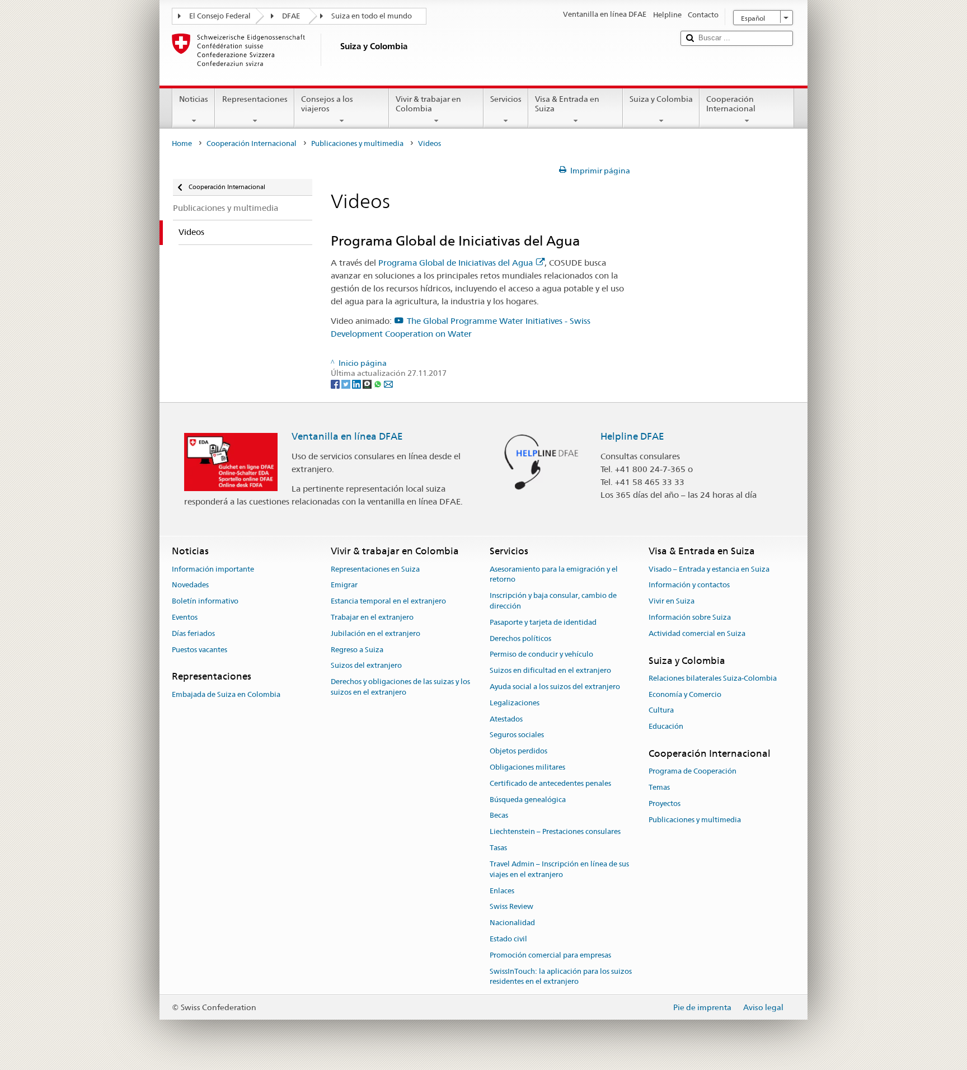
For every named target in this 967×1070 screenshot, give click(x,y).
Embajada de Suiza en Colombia (226, 694)
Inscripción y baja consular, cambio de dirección (553, 600)
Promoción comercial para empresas (550, 955)
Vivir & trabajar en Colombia (428, 104)
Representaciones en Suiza (375, 569)
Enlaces (502, 891)
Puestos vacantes (199, 649)
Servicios (506, 99)
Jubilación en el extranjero (375, 633)
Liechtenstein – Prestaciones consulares (555, 832)
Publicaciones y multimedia (357, 143)
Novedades (190, 585)
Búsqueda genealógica (528, 799)
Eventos (185, 617)
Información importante (213, 569)
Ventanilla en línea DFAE (347, 436)
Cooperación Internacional (730, 104)
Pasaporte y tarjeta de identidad (543, 622)
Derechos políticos (520, 638)
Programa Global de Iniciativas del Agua (455, 262)
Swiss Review (511, 907)
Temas (659, 787)
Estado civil (508, 939)
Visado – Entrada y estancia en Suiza (709, 569)
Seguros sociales (517, 735)
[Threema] (368, 383)
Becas (499, 816)
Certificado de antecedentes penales (550, 783)
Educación (666, 727)
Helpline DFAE (632, 436)
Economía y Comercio (685, 694)
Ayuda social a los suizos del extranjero (555, 686)
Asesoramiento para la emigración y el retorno (554, 574)
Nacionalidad (512, 922)
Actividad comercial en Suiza (697, 633)
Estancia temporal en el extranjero (388, 601)
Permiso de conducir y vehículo (541, 655)
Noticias (193, 99)
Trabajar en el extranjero (372, 617)
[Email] (388, 383)
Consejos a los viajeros (327, 104)
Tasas (498, 847)
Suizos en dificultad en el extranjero (550, 670)
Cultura (661, 710)
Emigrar (344, 585)
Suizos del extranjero (366, 666)
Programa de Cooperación (692, 771)
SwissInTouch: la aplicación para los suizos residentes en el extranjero (561, 976)
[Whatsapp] (378, 383)
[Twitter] (346, 383)
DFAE (291, 16)
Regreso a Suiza (357, 649)
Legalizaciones (514, 703)
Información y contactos (689, 585)
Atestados (506, 719)
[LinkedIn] (357, 383)
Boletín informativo (205, 601)
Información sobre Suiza (690, 617)
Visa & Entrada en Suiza (567, 104)
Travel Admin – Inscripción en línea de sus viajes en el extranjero (559, 869)
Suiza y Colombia (661, 99)
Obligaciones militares (527, 767)
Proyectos (664, 803)
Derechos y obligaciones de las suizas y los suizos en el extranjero (400, 686)
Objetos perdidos (518, 751)
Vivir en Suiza (671, 601)
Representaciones (255, 99)
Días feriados (193, 633)
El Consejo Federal (220, 16)
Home (182, 143)
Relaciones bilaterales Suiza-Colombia (713, 678)
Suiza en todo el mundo (371, 16)
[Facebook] (336, 383)
